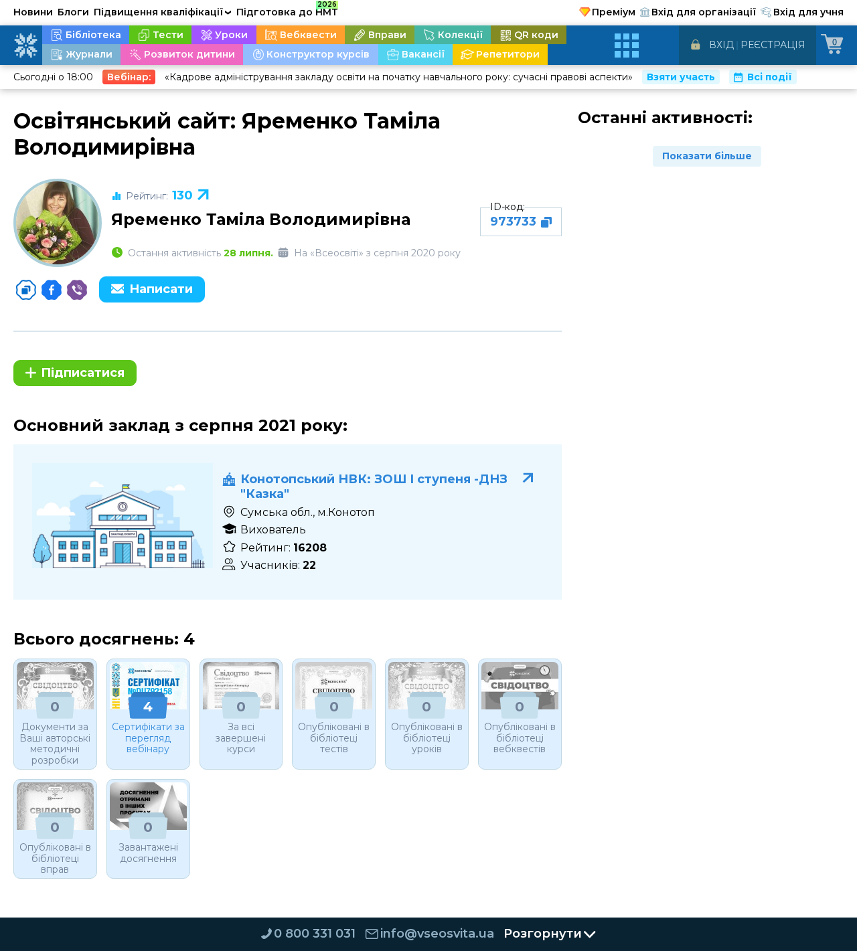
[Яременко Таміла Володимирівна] (57, 223)
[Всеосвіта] (25, 45)
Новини (33, 12)
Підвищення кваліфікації (163, 12)
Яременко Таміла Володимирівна (260, 219)
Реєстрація (773, 45)
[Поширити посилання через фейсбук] (52, 290)
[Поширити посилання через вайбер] (77, 290)
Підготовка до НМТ (287, 10)
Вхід (721, 45)
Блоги (73, 12)
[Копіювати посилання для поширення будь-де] (26, 290)
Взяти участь (681, 77)
